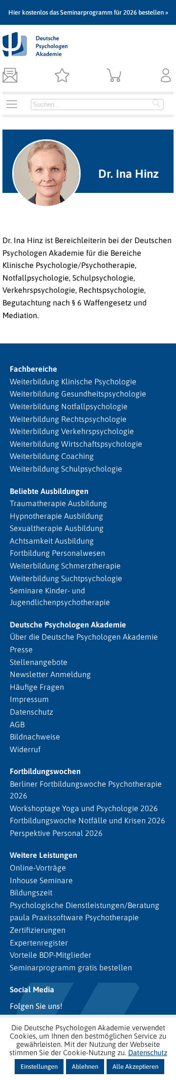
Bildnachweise (35, 736)
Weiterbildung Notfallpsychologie (69, 406)
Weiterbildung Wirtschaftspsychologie (76, 443)
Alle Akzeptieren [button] (135, 1066)
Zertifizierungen (38, 930)
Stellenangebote (38, 662)
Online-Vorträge (38, 867)
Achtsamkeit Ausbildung (52, 540)
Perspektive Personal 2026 (56, 833)
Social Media (32, 989)
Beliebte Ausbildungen (49, 491)
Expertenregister (39, 942)
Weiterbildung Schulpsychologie (66, 468)
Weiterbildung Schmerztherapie (65, 565)
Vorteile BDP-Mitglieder (50, 954)
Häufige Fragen (37, 686)
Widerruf (25, 749)
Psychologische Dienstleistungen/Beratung (84, 905)
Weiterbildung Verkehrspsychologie (72, 431)
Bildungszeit (31, 892)
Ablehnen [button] (85, 1066)
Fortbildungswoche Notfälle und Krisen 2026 (87, 820)
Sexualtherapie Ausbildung (57, 528)
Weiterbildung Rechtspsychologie (68, 419)
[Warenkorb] (114, 76)
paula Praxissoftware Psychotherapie (74, 917)
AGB (17, 724)
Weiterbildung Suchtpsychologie (66, 578)
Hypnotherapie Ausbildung (56, 516)
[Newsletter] (10, 76)
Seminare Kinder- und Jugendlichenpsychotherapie (60, 596)
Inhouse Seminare (41, 880)
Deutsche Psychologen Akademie (68, 624)
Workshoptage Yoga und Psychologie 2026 (84, 808)
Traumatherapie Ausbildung (58, 503)
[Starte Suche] (156, 104)
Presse (21, 649)
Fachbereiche (33, 368)
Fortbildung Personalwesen (57, 553)
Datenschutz (31, 711)
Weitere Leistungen (43, 855)
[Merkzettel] (61, 76)
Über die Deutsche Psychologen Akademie (84, 636)
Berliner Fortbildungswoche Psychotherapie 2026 (86, 789)
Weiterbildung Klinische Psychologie (73, 381)
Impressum (29, 699)
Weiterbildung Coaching (52, 456)
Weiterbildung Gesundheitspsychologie (78, 393)
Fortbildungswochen (45, 771)
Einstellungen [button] (39, 1066)
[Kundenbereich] (166, 76)
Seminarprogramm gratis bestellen (71, 967)
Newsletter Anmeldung (50, 674)
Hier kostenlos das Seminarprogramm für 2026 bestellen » (88, 12)
